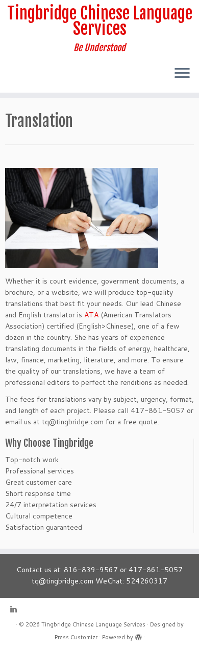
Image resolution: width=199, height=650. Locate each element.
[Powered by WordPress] (138, 635)
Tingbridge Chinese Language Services (99, 21)
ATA (91, 315)
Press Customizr (76, 637)
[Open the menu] (182, 74)
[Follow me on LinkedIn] (16, 609)
